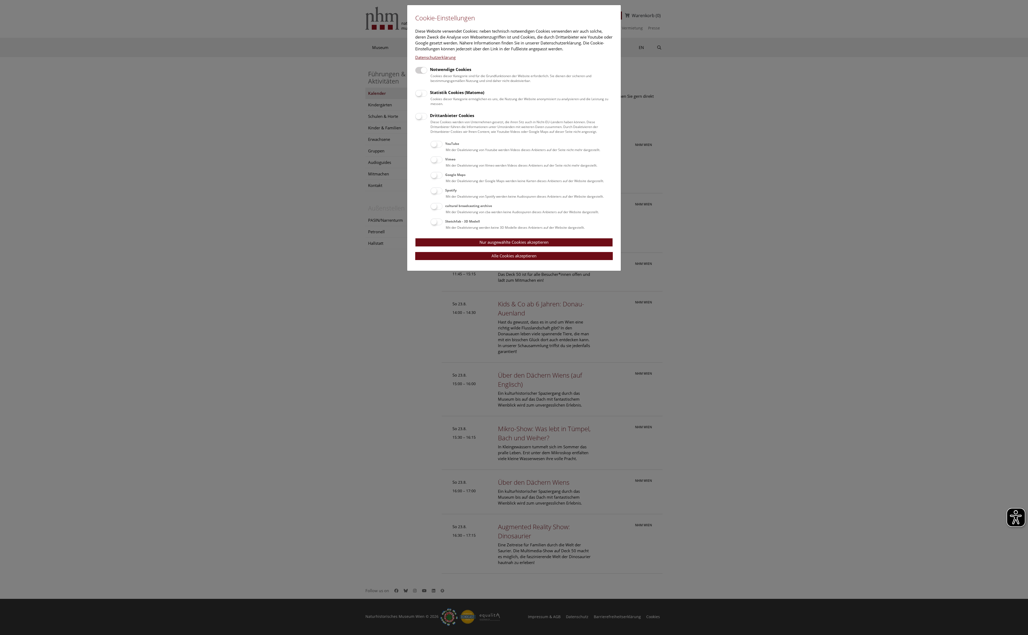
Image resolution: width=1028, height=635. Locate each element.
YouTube (452, 143)
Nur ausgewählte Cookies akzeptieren (514, 242)
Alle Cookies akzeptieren (514, 255)
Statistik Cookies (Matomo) (457, 92)
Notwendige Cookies (450, 69)
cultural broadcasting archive (468, 206)
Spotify (451, 190)
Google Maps (455, 174)
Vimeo (450, 159)
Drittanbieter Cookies (452, 115)
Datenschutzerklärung (435, 57)
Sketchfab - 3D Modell (462, 221)
